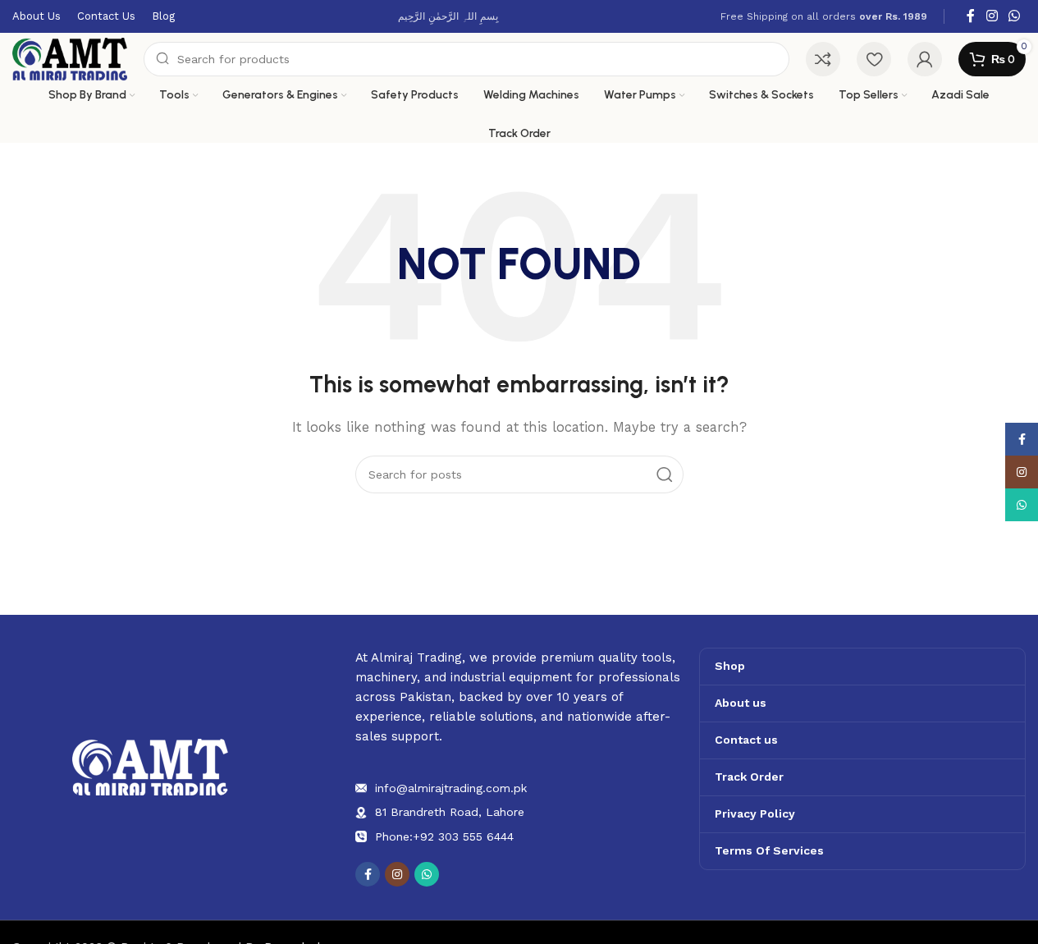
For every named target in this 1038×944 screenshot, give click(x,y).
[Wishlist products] (873, 59)
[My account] (924, 59)
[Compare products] (823, 59)
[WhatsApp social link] (1015, 16)
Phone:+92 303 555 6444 (444, 836)
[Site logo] (69, 58)
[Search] (665, 474)
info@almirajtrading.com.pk (451, 788)
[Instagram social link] (992, 16)
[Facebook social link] (971, 16)
